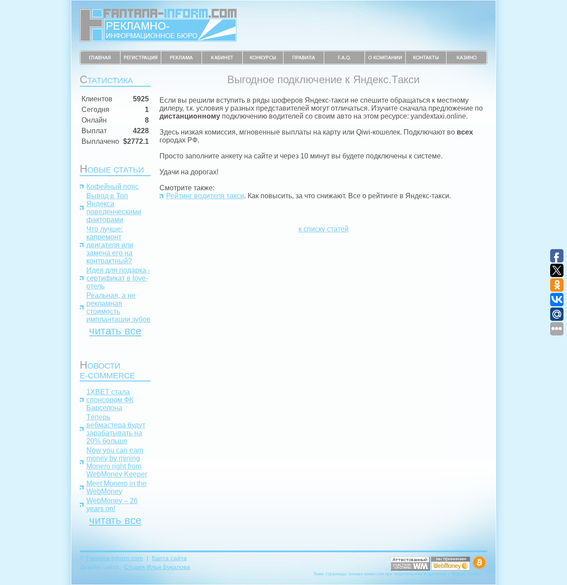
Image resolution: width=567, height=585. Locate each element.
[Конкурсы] (263, 62)
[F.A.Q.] (344, 62)
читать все (115, 331)
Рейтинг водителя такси (205, 196)
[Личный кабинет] (222, 62)
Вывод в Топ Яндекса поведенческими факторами (113, 207)
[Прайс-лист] (181, 62)
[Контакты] (426, 62)
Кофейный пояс (112, 186)
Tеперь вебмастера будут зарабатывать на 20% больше (115, 429)
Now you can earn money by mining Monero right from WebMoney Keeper (116, 462)
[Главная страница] (100, 62)
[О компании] (385, 62)
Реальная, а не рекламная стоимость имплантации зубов (118, 307)
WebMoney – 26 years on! (112, 504)
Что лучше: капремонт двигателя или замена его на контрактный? (109, 245)
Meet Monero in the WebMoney (116, 487)
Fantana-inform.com (114, 558)
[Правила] (304, 62)
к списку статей (324, 229)
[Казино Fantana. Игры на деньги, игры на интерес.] (467, 62)
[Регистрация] (140, 62)
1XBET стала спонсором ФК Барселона (109, 400)
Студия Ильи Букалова (157, 566)
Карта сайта (169, 558)
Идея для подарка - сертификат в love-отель (118, 278)
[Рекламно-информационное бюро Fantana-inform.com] (158, 39)
